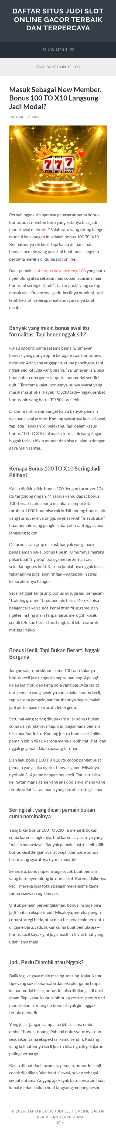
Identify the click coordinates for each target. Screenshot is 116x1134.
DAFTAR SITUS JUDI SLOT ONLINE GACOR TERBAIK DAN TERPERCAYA (58, 19)
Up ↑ (60, 1123)
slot (44, 229)
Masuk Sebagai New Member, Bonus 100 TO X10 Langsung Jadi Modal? (55, 98)
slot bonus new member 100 (59, 270)
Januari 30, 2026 (24, 117)
